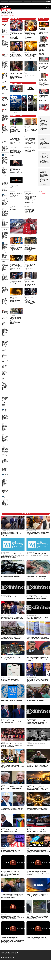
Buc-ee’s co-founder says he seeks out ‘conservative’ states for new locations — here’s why (5, 130)
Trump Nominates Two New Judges (16, 282)
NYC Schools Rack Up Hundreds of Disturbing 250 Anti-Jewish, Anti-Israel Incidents (37, 873)
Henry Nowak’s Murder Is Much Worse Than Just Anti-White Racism (5, 302)
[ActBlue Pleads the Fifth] (16, 180)
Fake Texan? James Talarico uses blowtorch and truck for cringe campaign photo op (38, 851)
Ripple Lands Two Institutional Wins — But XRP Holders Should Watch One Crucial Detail (37, 810)
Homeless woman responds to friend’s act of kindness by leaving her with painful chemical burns (30, 211)
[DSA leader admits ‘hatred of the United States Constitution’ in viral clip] (16, 46)
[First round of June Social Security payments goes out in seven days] (38, 567)
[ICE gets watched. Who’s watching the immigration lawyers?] (16, 163)
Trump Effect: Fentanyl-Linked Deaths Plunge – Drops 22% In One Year (15, 130)
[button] (46, 7)
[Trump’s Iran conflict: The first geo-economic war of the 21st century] (13, 628)
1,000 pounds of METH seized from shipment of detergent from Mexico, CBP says (16, 141)
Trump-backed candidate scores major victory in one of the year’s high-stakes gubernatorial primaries (12, 896)
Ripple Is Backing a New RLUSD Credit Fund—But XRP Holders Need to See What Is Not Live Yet (30, 141)
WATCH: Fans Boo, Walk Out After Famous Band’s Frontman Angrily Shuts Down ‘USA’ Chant (44, 177)
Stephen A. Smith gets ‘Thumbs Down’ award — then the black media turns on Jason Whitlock (16, 250)
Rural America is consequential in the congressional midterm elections (5, 212)
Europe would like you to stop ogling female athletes (16, 195)
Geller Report (14, 147)
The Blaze (13, 31)
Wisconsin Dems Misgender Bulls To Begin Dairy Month (5, 358)
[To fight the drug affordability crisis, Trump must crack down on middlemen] (38, 628)
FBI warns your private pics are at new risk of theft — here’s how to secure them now (37, 767)
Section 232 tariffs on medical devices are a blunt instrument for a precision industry (5, 234)
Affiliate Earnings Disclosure (8, 953)
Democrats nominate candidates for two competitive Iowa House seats (5, 401)
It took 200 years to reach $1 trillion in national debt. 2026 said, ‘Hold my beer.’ (5, 101)
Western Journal (5, 552)
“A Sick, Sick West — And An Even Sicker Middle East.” (30, 150)
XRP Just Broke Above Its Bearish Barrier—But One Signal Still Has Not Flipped (31, 56)
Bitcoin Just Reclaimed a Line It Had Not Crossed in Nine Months (15, 299)
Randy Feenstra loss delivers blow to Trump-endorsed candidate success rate (4, 173)
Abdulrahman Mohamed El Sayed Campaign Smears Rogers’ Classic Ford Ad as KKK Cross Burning (12, 917)
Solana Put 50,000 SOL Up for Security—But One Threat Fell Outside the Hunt (30, 283)
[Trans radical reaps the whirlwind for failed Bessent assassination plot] (13, 820)
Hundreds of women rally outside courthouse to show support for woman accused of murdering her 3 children (5, 44)
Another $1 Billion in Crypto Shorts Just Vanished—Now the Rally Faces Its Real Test (30, 36)
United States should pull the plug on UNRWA (12, 701)
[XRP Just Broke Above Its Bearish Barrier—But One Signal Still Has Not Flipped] (31, 46)
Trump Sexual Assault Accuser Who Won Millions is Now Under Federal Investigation (5, 414)
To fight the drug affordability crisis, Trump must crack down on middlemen (37, 638)
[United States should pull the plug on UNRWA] (13, 691)
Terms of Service (5, 952)
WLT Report (44, 119)
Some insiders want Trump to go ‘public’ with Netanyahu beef (12, 721)
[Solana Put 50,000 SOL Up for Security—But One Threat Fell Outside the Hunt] (31, 275)
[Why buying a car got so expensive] (13, 567)
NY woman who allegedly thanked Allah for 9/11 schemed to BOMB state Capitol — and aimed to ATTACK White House (30, 301)
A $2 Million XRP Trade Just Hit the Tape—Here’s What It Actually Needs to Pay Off (16, 267)
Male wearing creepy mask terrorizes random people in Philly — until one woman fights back (37, 917)
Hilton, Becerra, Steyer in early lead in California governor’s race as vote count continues (37, 680)
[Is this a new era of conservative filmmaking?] (38, 734)
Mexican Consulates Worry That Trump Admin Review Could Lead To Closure (5, 501)
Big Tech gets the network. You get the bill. (30, 75)
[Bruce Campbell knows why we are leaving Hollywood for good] (13, 840)
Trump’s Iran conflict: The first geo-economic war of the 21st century (11, 638)
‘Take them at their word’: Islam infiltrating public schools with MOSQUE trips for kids (12, 767)
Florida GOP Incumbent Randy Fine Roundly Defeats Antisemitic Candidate (37, 938)
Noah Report (13, 126)
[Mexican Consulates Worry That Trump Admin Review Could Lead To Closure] (38, 544)
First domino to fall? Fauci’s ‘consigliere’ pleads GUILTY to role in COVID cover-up (12, 788)
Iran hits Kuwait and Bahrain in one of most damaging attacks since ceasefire (5, 186)
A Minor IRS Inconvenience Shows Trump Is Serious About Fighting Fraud (5, 266)
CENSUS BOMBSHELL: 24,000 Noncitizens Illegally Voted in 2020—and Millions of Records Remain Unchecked (12, 873)
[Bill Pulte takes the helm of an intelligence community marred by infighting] (13, 522)
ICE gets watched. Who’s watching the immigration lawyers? (16, 171)
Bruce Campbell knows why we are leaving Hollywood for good (11, 850)
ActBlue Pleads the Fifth (15, 187)
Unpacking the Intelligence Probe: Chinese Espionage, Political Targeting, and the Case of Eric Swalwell (15, 152)
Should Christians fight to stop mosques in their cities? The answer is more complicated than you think (5, 115)
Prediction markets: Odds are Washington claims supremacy (10, 679)
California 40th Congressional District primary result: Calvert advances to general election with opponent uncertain (37, 723)
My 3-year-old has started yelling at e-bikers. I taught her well (37, 617)
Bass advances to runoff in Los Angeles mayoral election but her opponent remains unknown (5, 465)
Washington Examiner (5, 530)
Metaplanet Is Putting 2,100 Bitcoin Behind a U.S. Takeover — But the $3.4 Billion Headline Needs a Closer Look (37, 788)
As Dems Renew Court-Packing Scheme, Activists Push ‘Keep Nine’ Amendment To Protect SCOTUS (5, 329)
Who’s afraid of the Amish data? (15, 208)
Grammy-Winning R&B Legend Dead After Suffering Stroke (44, 142)
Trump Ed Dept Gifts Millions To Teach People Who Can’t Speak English (5, 370)
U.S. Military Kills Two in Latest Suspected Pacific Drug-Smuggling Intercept (5, 159)
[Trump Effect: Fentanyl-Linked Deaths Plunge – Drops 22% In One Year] (16, 121)
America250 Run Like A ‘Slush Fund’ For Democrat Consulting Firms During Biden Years (5, 346)
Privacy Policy (14, 952)
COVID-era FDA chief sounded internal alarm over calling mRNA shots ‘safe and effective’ (16, 76)
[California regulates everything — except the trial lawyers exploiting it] (31, 240)
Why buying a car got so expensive (11, 576)
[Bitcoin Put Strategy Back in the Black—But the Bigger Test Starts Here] (31, 121)
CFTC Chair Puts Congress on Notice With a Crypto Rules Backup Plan (4, 78)
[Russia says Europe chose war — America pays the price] (13, 648)
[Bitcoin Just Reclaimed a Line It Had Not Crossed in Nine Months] (16, 291)
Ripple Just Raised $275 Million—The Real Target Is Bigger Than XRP (37, 895)
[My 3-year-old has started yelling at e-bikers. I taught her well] (38, 607)
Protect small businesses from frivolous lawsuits (5, 222)
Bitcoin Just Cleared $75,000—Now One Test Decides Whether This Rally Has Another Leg (31, 267)
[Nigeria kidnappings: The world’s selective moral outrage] (38, 691)
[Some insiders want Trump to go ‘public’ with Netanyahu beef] (13, 711)
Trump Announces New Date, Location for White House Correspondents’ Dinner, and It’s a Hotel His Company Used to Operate (5, 250)
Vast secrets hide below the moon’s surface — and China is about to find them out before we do (11, 745)
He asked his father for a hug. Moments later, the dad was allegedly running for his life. (44, 83)
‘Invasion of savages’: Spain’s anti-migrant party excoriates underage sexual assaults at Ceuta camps (16, 320)
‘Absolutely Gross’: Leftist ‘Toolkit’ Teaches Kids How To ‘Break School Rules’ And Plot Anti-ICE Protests (5, 386)
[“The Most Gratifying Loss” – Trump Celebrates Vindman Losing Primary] (38, 820)
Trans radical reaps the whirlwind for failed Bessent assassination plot (11, 830)
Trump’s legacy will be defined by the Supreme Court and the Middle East (37, 597)
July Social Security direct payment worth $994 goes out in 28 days (5, 146)
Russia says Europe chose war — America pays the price (10, 658)
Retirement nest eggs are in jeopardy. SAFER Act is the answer (5, 439)
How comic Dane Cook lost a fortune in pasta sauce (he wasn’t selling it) (5, 28)
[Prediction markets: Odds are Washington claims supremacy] (13, 669)
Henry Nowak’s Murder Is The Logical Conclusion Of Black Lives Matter (5, 290)
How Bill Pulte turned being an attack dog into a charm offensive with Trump (12, 617)
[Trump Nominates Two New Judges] (16, 275)
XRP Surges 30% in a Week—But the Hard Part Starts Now (5, 90)
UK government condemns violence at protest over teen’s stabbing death (5, 314)
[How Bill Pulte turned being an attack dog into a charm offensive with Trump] (13, 607)
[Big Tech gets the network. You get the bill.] (31, 66)
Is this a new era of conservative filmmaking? (35, 744)
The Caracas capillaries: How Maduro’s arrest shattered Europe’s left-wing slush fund (37, 659)
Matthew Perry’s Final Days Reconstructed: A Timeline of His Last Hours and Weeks (5, 200)
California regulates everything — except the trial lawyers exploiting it (30, 249)
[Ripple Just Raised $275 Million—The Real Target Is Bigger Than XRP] (38, 885)
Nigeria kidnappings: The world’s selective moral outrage (35, 701)
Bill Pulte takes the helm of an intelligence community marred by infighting (5, 451)
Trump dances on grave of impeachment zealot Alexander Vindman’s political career (12, 810)
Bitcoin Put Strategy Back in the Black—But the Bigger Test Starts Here (31, 129)
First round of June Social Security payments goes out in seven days (36, 577)
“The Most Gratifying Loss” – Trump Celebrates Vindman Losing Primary (36, 830)
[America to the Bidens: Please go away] (13, 587)
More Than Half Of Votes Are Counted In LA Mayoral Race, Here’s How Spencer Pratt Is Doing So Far (44, 158)
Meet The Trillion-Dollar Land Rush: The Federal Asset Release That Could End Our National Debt (44, 125)
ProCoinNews (27, 31)
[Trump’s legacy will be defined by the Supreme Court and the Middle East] (38, 587)
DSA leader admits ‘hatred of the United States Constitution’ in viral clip (16, 56)
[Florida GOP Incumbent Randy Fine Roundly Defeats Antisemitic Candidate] (38, 928)
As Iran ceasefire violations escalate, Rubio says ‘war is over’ (5, 278)
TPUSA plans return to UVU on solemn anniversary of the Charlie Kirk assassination (16, 36)
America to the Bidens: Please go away (12, 597)
